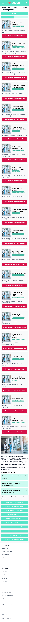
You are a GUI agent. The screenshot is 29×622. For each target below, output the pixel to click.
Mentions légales (6, 592)
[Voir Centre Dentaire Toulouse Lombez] (14, 153)
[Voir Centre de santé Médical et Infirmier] (14, 174)
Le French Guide (6, 558)
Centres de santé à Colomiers (14, 523)
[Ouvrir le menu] (3, 3)
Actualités (5, 572)
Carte (21, 17)
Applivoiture (5, 548)
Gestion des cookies (7, 595)
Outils (3, 575)
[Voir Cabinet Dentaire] (14, 362)
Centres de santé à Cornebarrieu (14, 506)
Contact (4, 578)
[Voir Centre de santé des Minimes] (14, 50)
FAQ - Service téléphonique (9, 605)
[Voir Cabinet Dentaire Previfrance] (14, 237)
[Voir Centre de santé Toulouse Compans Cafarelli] (14, 71)
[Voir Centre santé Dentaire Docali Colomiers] (14, 92)
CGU (3, 598)
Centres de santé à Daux (14, 514)
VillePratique (5, 554)
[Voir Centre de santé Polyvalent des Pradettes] (14, 341)
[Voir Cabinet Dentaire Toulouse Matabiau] (14, 113)
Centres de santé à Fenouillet (14, 527)
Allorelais (4, 561)
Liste (7, 17)
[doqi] (13, 3)
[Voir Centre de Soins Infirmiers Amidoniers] (14, 133)
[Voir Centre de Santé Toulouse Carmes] (14, 425)
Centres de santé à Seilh (14, 535)
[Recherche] (26, 3)
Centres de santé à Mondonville (14, 510)
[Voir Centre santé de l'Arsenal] (14, 195)
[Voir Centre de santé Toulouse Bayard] (14, 320)
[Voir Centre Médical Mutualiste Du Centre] (14, 383)
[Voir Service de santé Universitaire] (14, 258)
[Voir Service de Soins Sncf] (14, 279)
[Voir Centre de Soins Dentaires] (14, 29)
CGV (3, 601)
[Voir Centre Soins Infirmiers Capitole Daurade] (14, 216)
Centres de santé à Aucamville (14, 518)
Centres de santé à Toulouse (14, 531)
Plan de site (5, 581)
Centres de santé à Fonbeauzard (14, 539)
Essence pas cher (7, 551)
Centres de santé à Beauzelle (14, 502)
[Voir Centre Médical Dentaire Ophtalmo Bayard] (14, 300)
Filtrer (15, 13)
